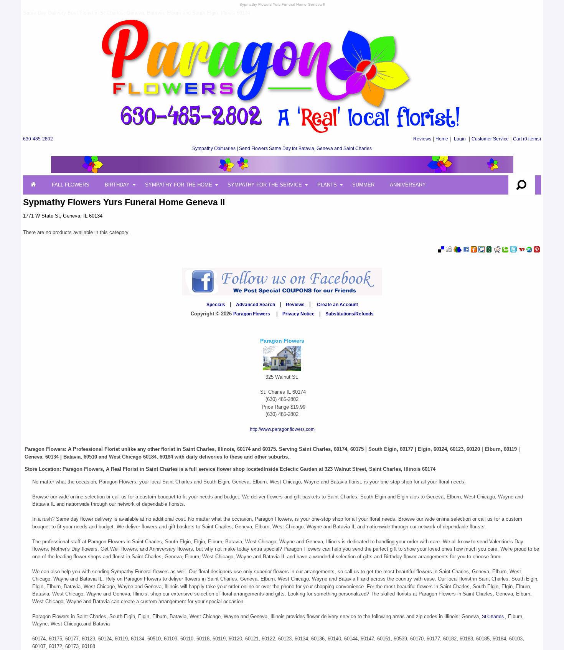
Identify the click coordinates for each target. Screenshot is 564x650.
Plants (327, 185)
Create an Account (337, 304)
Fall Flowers (70, 185)
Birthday (117, 185)
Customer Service (490, 139)
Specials (215, 304)
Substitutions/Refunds (349, 314)
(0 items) (527, 139)
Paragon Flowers (251, 314)
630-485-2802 (38, 139)
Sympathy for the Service (265, 185)
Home (441, 139)
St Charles (493, 616)
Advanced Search (255, 304)
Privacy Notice (298, 314)
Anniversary (408, 185)
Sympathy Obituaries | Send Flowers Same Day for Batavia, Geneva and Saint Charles (282, 148)
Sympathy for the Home (178, 185)
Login (460, 139)
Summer (363, 185)
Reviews (422, 139)
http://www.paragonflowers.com (282, 429)
